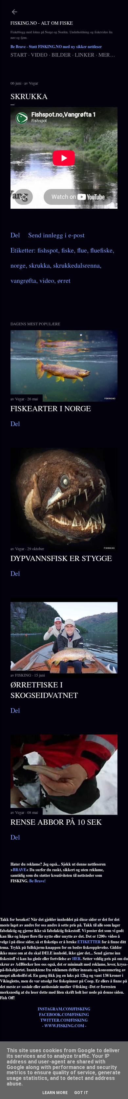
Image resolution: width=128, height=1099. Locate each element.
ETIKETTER (89, 942)
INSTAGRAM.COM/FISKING (64, 1009)
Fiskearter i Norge (51, 408)
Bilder (61, 54)
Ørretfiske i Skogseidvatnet (44, 689)
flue (82, 250)
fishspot (47, 250)
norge (18, 265)
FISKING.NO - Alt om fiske (42, 23)
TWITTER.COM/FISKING (64, 1020)
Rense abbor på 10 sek (56, 822)
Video (39, 54)
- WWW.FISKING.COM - (64, 1026)
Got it (81, 1092)
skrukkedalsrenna (76, 265)
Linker (85, 54)
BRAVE (19, 869)
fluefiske (101, 250)
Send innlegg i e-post (56, 234)
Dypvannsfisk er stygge (61, 558)
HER (76, 958)
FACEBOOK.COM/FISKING (64, 1014)
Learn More (55, 1092)
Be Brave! (37, 881)
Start (19, 54)
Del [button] (15, 234)
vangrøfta (23, 280)
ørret (64, 280)
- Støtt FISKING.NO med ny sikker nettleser (56, 46)
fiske (67, 250)
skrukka (39, 265)
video (46, 280)
